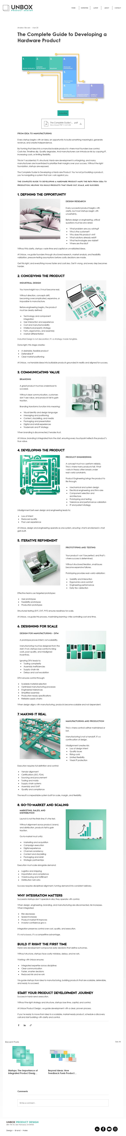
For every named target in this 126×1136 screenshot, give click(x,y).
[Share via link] (31, 1025)
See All (118, 1041)
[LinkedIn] (97, 1129)
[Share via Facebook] (18, 1025)
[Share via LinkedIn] (25, 1025)
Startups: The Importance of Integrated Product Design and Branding (23, 1072)
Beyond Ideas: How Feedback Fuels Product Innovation (61, 1072)
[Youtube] (109, 1129)
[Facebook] (103, 1129)
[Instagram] (115, 1129)
